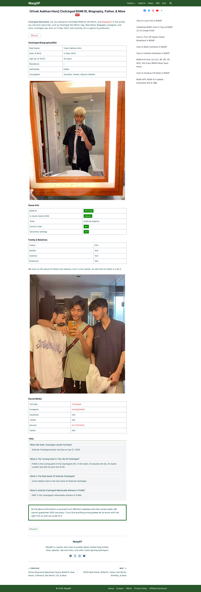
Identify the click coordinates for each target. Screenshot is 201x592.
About (111, 588)
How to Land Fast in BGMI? (149, 21)
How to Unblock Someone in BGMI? (153, 53)
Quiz (164, 3)
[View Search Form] (171, 3)
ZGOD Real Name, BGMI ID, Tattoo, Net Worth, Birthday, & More (104, 572)
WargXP (67, 588)
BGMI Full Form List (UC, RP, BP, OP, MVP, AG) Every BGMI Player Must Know (153, 63)
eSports (142, 3)
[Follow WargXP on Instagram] (80, 556)
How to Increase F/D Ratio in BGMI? (153, 73)
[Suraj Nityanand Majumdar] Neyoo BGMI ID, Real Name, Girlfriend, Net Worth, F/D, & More (51, 572)
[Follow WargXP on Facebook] (71, 556)
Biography (106, 22)
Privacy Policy (140, 588)
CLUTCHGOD (78, 425)
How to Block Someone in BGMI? (151, 47)
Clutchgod (76, 404)
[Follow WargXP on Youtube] (84, 556)
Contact (120, 588)
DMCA (129, 588)
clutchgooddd (78, 409)
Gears (150, 3)
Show (34, 35)
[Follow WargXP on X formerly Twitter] (75, 556)
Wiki (158, 3)
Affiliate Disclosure (158, 588)
